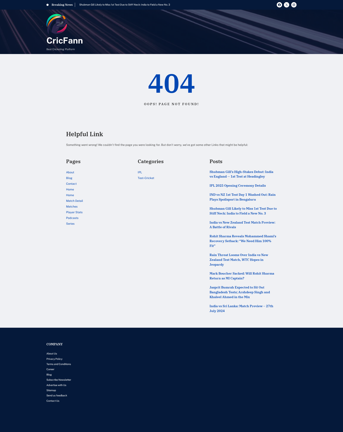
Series (70, 223)
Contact (71, 183)
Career (50, 369)
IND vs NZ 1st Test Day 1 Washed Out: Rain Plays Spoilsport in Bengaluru (243, 197)
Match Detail (74, 201)
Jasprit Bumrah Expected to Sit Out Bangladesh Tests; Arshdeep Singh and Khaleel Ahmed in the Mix (240, 292)
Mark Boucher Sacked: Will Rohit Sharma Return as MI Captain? (242, 275)
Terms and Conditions (58, 364)
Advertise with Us (56, 385)
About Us (51, 353)
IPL (140, 172)
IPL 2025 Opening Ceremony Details (238, 185)
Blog (69, 178)
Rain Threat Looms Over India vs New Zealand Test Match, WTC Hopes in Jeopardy (239, 260)
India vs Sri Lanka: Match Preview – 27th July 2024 (241, 308)
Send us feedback (56, 395)
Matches (72, 206)
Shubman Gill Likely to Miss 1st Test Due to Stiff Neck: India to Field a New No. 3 (124, 4)
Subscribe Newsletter (58, 379)
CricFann (64, 40)
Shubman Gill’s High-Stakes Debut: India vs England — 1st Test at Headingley (241, 174)
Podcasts (72, 218)
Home (70, 189)
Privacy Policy (54, 358)
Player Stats (74, 212)
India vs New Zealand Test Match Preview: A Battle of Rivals (242, 224)
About (70, 172)
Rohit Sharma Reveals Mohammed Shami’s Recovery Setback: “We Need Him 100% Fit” (243, 241)
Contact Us (52, 400)
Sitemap (51, 390)
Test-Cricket (146, 178)
